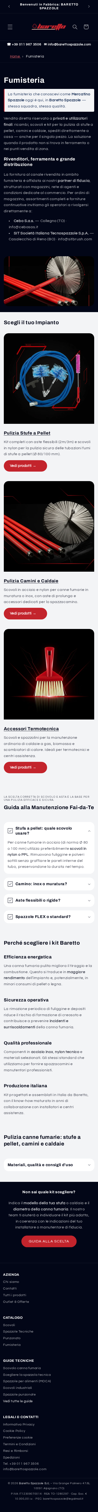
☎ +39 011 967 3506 (24, 44)
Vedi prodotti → (23, 466)
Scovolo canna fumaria (22, 1368)
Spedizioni (11, 1457)
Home (15, 56)
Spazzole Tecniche (18, 1331)
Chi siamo (11, 1282)
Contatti (10, 1288)
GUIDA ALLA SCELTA (49, 1241)
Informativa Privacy (19, 1424)
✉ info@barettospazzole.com (67, 44)
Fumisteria (11, 1345)
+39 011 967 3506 (24, 1463)
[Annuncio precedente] (9, 6)
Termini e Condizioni (19, 1444)
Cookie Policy (14, 1431)
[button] (10, 26)
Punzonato (12, 1338)
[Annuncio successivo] (89, 6)
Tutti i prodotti (14, 1295)
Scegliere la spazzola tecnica (27, 1375)
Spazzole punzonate (19, 1394)
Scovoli (9, 1325)
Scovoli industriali (17, 1388)
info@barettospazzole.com (24, 1469)
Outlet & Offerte (16, 1302)
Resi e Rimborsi (15, 1451)
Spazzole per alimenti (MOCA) (27, 1381)
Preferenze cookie (18, 1437)
